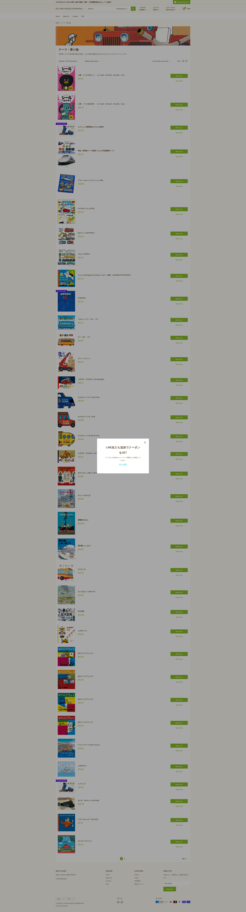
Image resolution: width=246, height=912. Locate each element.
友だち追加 (123, 464)
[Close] (145, 442)
